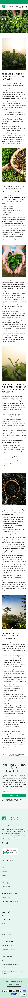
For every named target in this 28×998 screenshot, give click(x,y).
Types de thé (6, 919)
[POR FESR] (10, 855)
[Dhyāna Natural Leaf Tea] (8, 6)
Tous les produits (7, 864)
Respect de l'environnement (10, 901)
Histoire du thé (6, 927)
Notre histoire (6, 897)
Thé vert (4, 871)
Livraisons (5, 953)
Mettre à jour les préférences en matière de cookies (14, 986)
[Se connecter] (20, 7)
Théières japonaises (8, 883)
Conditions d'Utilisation (9, 949)
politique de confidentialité (11, 800)
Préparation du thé (7, 931)
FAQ (3, 960)
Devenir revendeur (7, 956)
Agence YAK (19, 987)
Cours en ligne (6, 886)
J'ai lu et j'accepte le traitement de (13, 800)
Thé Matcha (5, 879)
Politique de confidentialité (10, 964)
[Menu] (26, 7)
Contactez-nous (7, 905)
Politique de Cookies (8, 968)
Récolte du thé (6, 934)
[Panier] (23, 7)
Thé (3, 868)
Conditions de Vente (8, 945)
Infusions (4, 875)
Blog (3, 915)
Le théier (4, 923)
